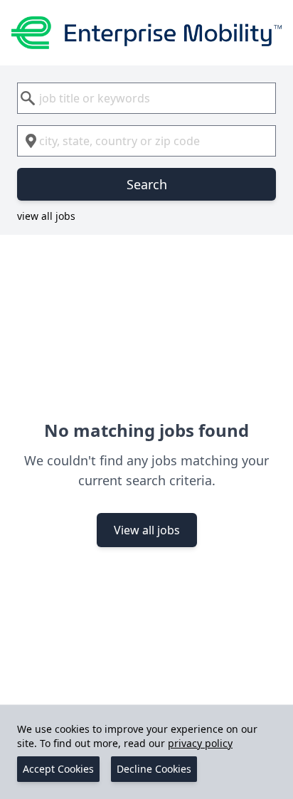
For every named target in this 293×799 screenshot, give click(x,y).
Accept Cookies (58, 769)
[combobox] (146, 98)
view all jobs (46, 216)
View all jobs (147, 530)
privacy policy (200, 743)
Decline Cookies (154, 769)
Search (147, 184)
